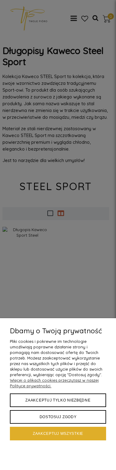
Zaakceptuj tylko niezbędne (57, 400)
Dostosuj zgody (58, 417)
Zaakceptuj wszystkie (58, 433)
